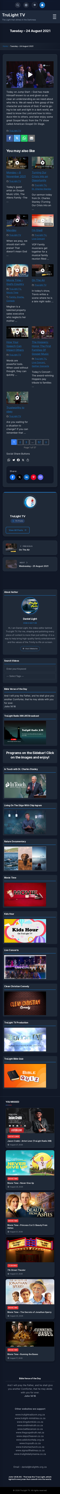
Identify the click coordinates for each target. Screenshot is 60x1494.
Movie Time (12, 292)
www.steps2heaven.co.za (30, 1436)
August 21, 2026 (16, 1232)
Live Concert (38, 238)
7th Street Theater (16, 1270)
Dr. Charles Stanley (41, 189)
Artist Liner (13, 1136)
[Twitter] (17, 138)
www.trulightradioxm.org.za (30, 1414)
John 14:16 (10, 706)
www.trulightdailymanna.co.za (30, 1454)
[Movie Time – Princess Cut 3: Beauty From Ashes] (30, 1204)
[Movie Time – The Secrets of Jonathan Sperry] (30, 1291)
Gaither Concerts (40, 366)
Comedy (10, 300)
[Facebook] (9, 138)
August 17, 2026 (16, 1358)
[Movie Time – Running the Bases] (30, 1334)
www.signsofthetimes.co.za (30, 1450)
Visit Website (31, 648)
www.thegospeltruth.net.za (30, 1432)
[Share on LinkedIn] (26, 477)
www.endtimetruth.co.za (30, 1425)
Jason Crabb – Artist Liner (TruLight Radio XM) (29, 1141)
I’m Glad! (37, 230)
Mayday (11, 230)
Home (5, 46)
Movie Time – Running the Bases (22, 1354)
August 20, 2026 (16, 1316)
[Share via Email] (40, 477)
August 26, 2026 (16, 1187)
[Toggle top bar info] (35, 5)
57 (39, 442)
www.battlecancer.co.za (30, 1429)
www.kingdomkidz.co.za (30, 1421)
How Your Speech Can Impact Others (15, 346)
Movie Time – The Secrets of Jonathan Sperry (29, 1312)
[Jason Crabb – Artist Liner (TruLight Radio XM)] (30, 1120)
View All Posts (16, 530)
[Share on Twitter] (19, 477)
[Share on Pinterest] (33, 477)
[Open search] (18, 5)
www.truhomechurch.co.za (30, 1446)
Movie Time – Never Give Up (20, 1183)
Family (12, 297)
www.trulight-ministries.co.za (30, 1418)
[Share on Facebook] (12, 477)
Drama (20, 297)
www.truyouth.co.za (30, 1443)
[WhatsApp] (24, 138)
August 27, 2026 (16, 1145)
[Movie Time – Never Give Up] (30, 1162)
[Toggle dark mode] (26, 5)
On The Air (38, 280)
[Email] (31, 138)
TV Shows (12, 1265)
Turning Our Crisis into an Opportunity (40, 176)
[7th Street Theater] (30, 1249)
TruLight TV (13, 15)
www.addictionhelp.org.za (30, 1439)
